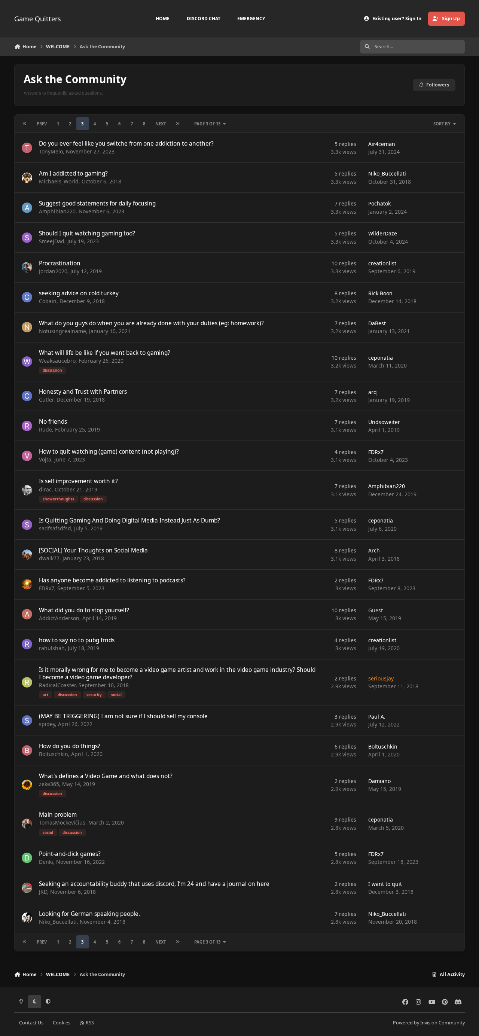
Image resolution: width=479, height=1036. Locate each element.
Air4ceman (381, 143)
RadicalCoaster (57, 685)
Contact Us (31, 1023)
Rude (45, 429)
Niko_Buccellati (387, 173)
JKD (43, 891)
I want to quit (385, 883)
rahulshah (52, 648)
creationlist (382, 263)
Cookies (61, 1023)
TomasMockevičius (62, 822)
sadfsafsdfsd (55, 528)
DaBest (377, 323)
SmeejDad (51, 241)
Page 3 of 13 (207, 124)
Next (160, 124)
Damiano (379, 780)
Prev (42, 124)
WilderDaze (382, 233)
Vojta (45, 459)
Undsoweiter (384, 422)
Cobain (48, 301)
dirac (45, 489)
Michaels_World (59, 181)
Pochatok (379, 203)
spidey (47, 724)
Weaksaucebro (57, 360)
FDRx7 (376, 451)
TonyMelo (51, 151)
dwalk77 (49, 558)
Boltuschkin (53, 754)
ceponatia (380, 357)
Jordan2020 (53, 271)
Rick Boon (380, 293)
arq (372, 392)
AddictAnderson (59, 618)
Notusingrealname (62, 331)
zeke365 (49, 783)
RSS (89, 1023)
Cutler (46, 399)
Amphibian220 (57, 211)
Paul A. (376, 716)
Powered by (429, 1023)
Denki (46, 861)
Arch (374, 550)
